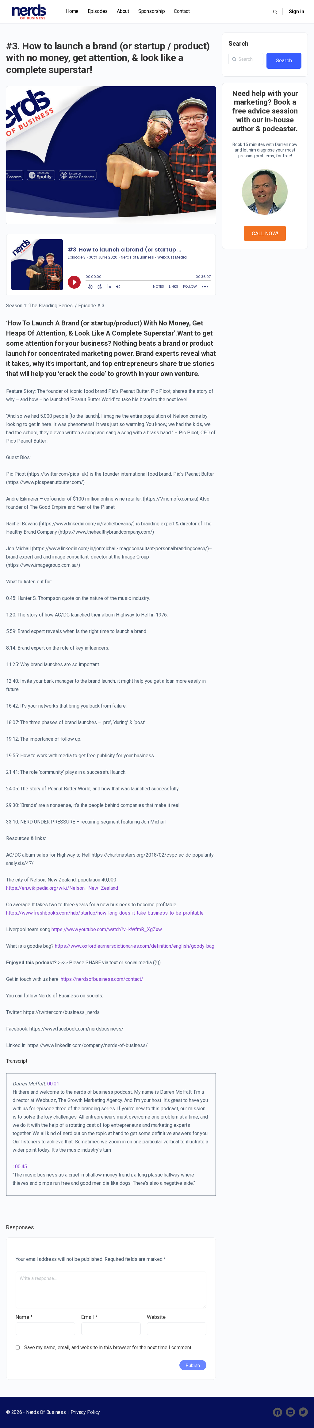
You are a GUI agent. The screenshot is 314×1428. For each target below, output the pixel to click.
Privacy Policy (85, 1412)
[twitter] (303, 1412)
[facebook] (277, 1412)
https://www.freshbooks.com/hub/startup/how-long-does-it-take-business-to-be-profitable (105, 913)
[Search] (275, 11)
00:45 (21, 1166)
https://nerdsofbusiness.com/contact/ (102, 979)
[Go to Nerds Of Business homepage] (29, 11)
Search (238, 43)
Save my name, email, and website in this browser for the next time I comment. (108, 1347)
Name (24, 1317)
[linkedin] (290, 1412)
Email (89, 1317)
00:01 (53, 1084)
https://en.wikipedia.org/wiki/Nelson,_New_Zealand (62, 888)
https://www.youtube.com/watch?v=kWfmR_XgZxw (107, 929)
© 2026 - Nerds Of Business (36, 1412)
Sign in (296, 11)
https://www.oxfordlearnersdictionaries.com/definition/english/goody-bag (134, 946)
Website (156, 1317)
